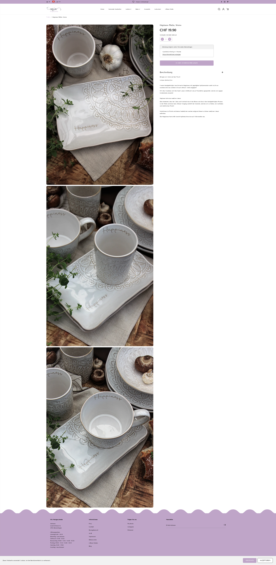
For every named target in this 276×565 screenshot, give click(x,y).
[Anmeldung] (223, 9)
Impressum (92, 536)
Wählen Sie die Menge (168, 35)
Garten (128, 9)
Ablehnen (249, 560)
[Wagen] (228, 9)
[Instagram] (224, 2)
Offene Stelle (169, 9)
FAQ (90, 523)
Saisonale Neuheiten (114, 9)
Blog (90, 546)
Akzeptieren (265, 560)
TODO (48, 17)
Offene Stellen (93, 543)
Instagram (131, 527)
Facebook (130, 523)
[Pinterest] (228, 2)
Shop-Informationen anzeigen (171, 54)
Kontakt (91, 527)
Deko (137, 9)
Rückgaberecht (93, 530)
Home (102, 9)
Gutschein (157, 9)
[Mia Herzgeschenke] (53, 9)
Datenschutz (93, 540)
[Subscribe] (225, 525)
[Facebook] (221, 2)
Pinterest (130, 530)
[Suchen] (219, 9)
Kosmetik (147, 9)
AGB (90, 533)
